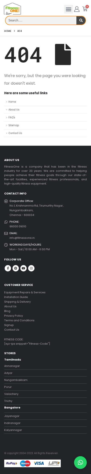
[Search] (80, 20)
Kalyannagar (13, 430)
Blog (7, 311)
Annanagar (12, 366)
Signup (9, 325)
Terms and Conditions (19, 320)
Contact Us (15, 133)
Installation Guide (16, 297)
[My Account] (77, 9)
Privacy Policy (13, 316)
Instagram (31, 268)
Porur (8, 387)
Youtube (23, 268)
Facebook (8, 268)
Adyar (8, 373)
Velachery (11, 394)
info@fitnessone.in (22, 238)
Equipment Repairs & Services (25, 292)
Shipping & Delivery (17, 302)
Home (12, 101)
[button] (68, 9)
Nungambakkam (16, 380)
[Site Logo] (12, 9)
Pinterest (15, 268)
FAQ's (11, 117)
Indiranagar (12, 423)
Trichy (8, 401)
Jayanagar (11, 416)
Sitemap (13, 125)
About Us (13, 109)
